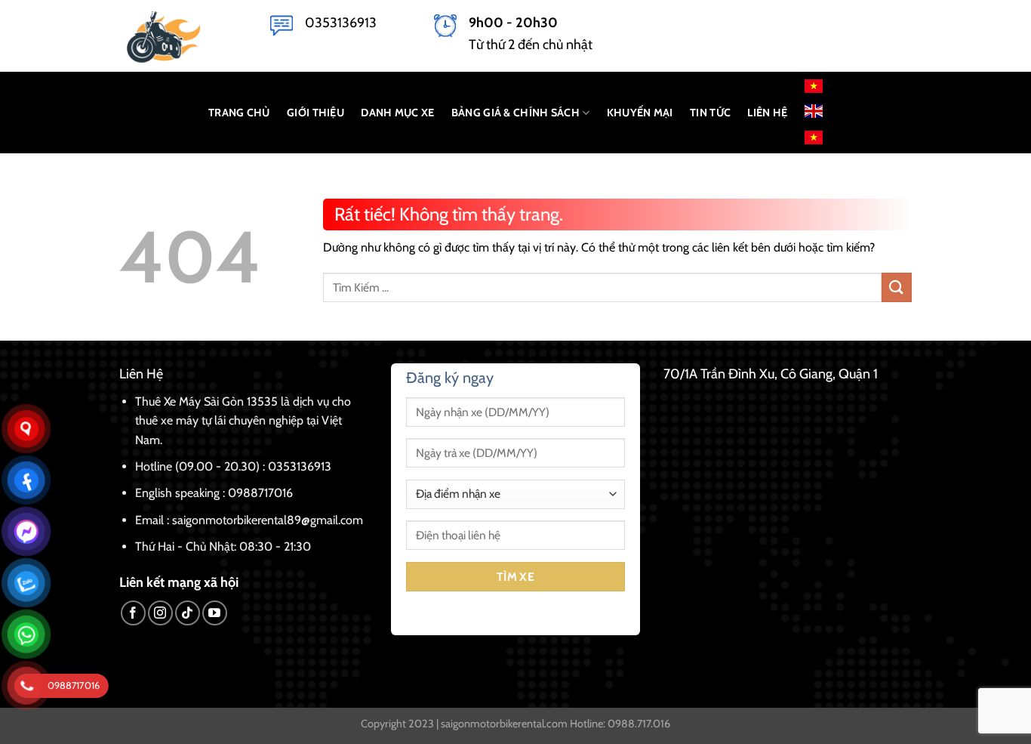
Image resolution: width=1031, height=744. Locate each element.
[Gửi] (897, 287)
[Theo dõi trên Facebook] (133, 612)
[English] (814, 110)
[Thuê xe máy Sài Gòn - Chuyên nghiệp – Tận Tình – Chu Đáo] (183, 36)
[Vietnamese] (814, 86)
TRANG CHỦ (239, 112)
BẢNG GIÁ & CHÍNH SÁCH (515, 112)
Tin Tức (710, 112)
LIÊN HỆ (767, 112)
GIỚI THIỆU (315, 112)
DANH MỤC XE (397, 112)
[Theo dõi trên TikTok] (187, 612)
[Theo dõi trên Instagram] (160, 612)
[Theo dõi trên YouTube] (214, 612)
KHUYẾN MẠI (640, 112)
